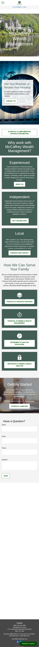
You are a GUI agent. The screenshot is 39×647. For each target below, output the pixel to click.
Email (4, 436)
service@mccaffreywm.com (19, 639)
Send (6, 476)
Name (4, 425)
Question (5, 460)
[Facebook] (18, 642)
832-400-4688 (22, 625)
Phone (4, 448)
